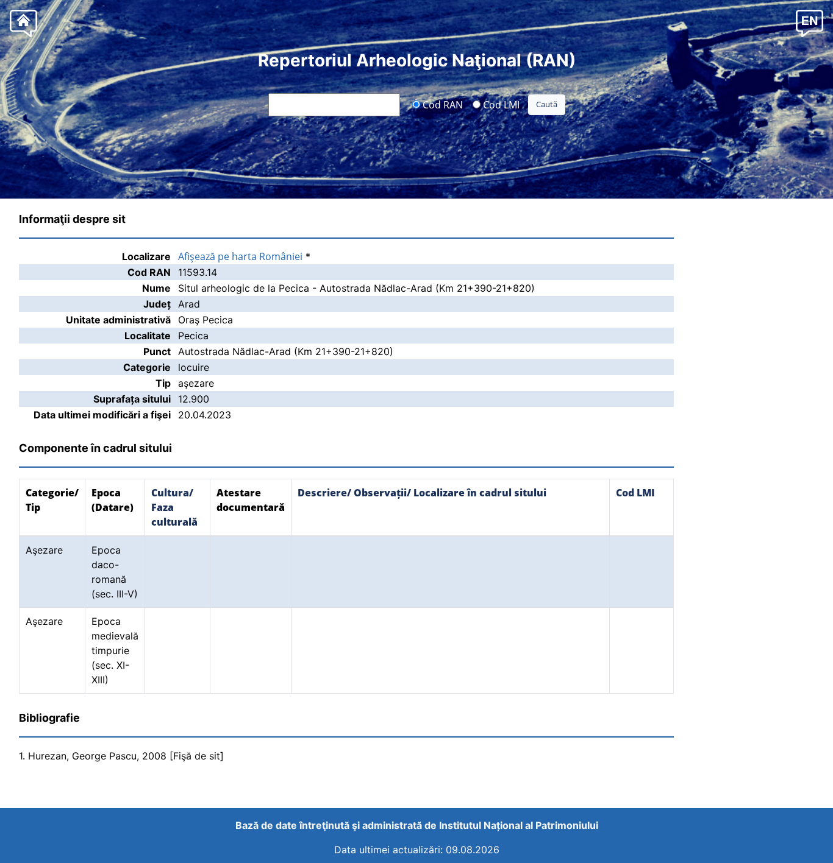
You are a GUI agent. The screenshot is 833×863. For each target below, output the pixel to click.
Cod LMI (500, 104)
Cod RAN (441, 104)
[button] (809, 22)
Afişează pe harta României (240, 256)
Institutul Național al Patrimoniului (518, 825)
